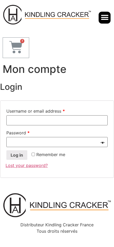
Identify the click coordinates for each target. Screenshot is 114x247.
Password (18, 132)
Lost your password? (27, 165)
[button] (104, 17)
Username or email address (35, 111)
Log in (17, 155)
